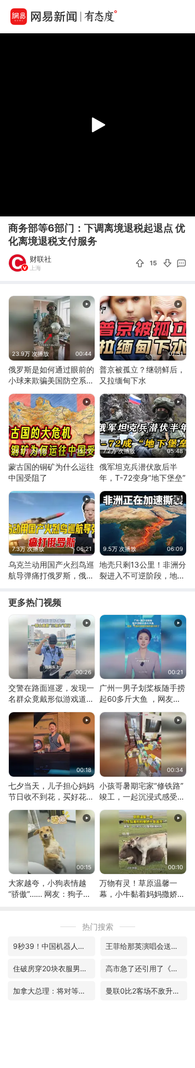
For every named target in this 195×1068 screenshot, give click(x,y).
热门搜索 (97, 927)
